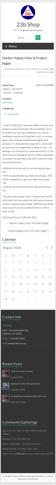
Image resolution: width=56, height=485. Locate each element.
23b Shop (28, 24)
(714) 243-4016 (17, 338)
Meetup (20, 453)
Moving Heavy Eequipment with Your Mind (28, 396)
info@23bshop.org (17, 343)
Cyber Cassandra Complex (22, 371)
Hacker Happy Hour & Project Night (27, 223)
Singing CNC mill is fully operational (25, 384)
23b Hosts (13, 114)
